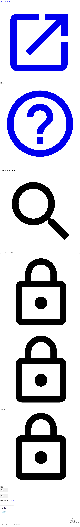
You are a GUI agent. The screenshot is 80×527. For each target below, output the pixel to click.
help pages (12, 500)
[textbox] (39, 253)
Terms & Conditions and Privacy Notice (12, 524)
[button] (40, 163)
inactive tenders (7, 499)
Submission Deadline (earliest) (2, 490)
